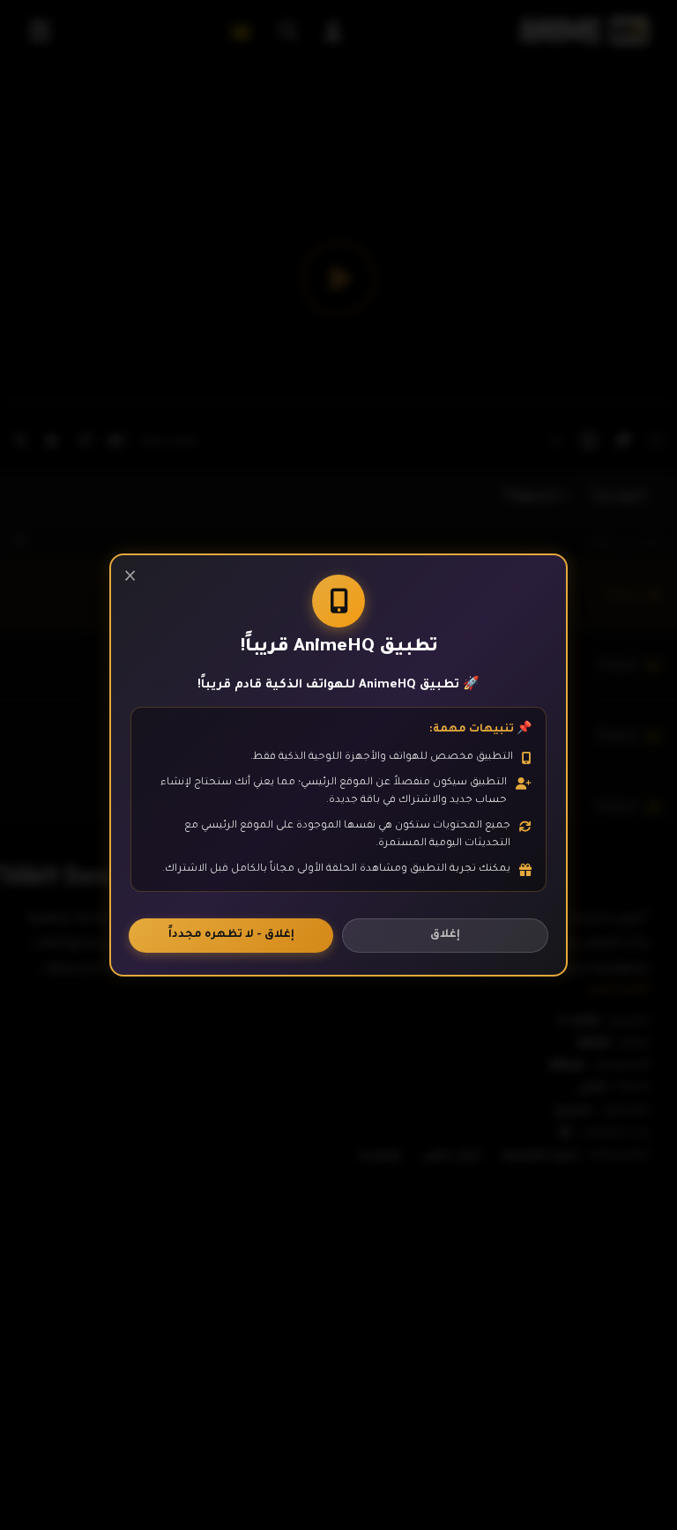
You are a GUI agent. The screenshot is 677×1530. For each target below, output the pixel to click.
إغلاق (445, 935)
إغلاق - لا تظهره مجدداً (231, 935)
